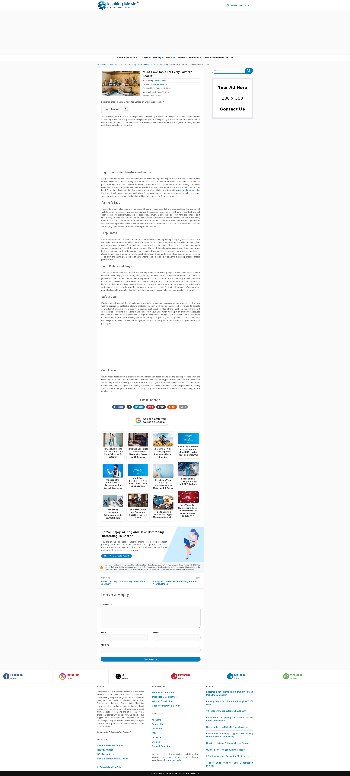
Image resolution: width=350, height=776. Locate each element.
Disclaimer (157, 728)
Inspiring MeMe (170, 773)
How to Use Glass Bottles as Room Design (227, 743)
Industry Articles (105, 750)
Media (169, 57)
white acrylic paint (185, 190)
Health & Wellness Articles (110, 745)
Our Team (156, 737)
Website (105, 645)
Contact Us (157, 724)
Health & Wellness (126, 57)
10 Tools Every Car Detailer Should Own (226, 711)
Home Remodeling (159, 84)
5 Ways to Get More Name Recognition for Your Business (175, 582)
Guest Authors (160, 80)
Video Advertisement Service (166, 705)
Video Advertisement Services (218, 57)
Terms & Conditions (162, 746)
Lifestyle (144, 57)
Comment (106, 604)
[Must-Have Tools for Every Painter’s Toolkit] (121, 83)
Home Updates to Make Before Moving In (227, 727)
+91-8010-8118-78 (240, 5)
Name (104, 632)
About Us (156, 720)
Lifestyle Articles (105, 754)
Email (183, 407)
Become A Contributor (188, 57)
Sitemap (156, 742)
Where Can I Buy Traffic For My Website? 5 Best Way (123, 582)
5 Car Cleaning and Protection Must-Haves (227, 756)
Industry (157, 57)
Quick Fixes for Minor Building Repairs (225, 750)
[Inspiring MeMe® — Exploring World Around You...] (118, 5)
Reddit (172, 407)
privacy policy (176, 760)
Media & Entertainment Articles (112, 758)
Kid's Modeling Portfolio (109, 767)
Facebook (118, 407)
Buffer (161, 407)
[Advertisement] (175, 33)
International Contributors (165, 697)
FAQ (154, 733)
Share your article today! (116, 556)
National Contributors (162, 701)
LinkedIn (139, 407)
